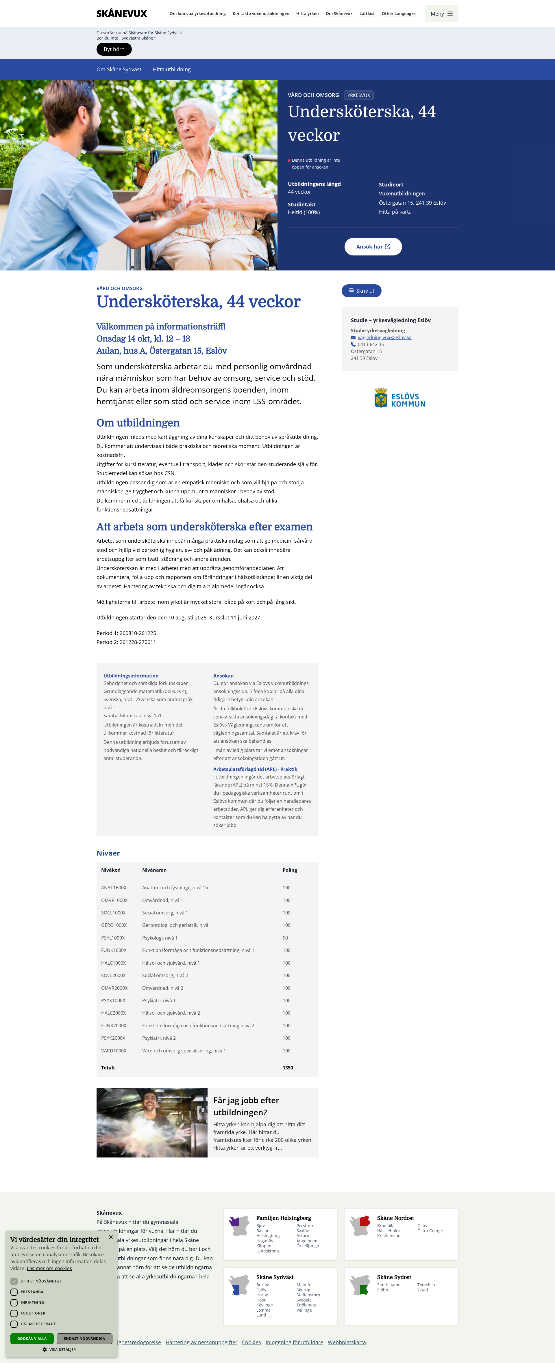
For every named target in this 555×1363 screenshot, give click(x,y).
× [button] (110, 1237)
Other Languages (399, 13)
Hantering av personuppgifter (201, 1342)
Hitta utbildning (172, 69)
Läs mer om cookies (49, 1268)
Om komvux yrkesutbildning (198, 13)
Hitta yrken (307, 13)
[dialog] (61, 1294)
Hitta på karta (395, 211)
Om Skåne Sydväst (119, 69)
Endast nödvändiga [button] (84, 1338)
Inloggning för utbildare (294, 1342)
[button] (61, 1349)
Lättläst (367, 13)
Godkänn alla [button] (32, 1338)
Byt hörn (114, 49)
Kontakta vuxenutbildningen (261, 13)
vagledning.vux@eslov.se (385, 337)
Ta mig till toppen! (527, 1350)
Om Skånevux (339, 13)
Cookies (251, 1342)
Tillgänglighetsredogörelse (129, 1342)
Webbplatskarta (347, 1342)
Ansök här (369, 246)
